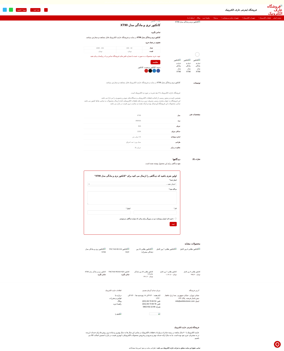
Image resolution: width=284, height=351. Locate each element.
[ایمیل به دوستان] (150, 71)
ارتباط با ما (190, 18)
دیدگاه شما (173, 189)
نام (175, 208)
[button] (46, 10)
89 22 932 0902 (149, 307)
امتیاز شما (173, 180)
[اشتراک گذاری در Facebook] (158, 71)
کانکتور (153, 21)
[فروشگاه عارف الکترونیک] (271, 10)
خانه (159, 21)
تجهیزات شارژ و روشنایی (230, 18)
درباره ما (118, 295)
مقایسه (155, 62)
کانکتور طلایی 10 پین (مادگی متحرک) (143, 273)
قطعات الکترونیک (265, 18)
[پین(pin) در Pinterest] (146, 71)
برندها (216, 18)
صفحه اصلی (277, 18)
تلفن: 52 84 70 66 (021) (151, 301)
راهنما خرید (206, 18)
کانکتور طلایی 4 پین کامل (192, 272)
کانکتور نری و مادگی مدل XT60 (95, 272)
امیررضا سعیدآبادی (135, 348)
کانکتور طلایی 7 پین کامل (168, 272)
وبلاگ (198, 18)
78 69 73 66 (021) (149, 304)
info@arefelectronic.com (184, 301)
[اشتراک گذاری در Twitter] (154, 71)
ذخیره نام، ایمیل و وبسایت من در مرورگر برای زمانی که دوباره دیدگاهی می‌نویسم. (146, 219)
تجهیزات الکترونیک (249, 18)
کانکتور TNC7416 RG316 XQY (118, 272)
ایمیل (128, 208)
